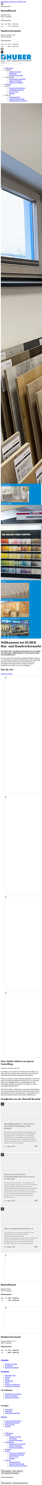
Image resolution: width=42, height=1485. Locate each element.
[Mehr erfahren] (35, 1146)
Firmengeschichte (14, 97)
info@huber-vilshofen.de (9, 2)
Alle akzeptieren (6, 1471)
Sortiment (8, 84)
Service (7, 1451)
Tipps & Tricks (14, 91)
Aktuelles (8, 1435)
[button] (1, 65)
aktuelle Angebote (6, 674)
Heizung (7, 1377)
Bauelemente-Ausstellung (17, 79)
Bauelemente (9, 1381)
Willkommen (9, 68)
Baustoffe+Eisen (10, 1375)
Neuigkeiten (13, 73)
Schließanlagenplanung (16, 90)
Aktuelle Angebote (15, 72)
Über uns (8, 1460)
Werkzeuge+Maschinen (12, 1384)
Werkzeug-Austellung (16, 82)
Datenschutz (9, 1409)
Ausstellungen (9, 1442)
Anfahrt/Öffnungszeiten (16, 99)
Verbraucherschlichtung (12, 1413)
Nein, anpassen (17, 1471)
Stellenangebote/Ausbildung (18, 101)
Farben (7, 1382)
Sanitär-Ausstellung (15, 81)
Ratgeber (12, 93)
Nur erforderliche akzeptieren (10, 1473)
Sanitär (7, 1379)
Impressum (8, 1411)
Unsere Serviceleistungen (17, 88)
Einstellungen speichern (20, 1483)
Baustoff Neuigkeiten (16, 75)
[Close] (1, 1430)
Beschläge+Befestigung (12, 1386)
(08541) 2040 (21, 2)
